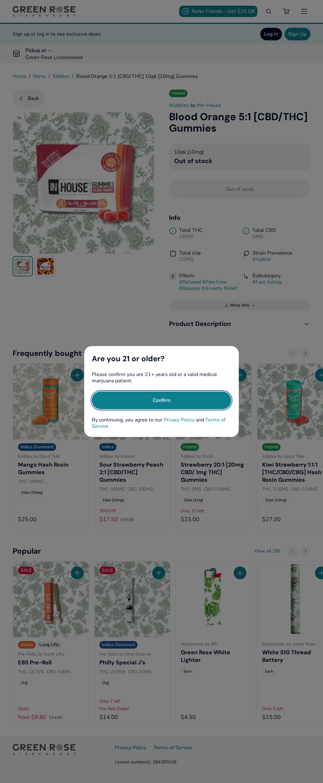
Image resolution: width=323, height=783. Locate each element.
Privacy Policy (179, 419)
